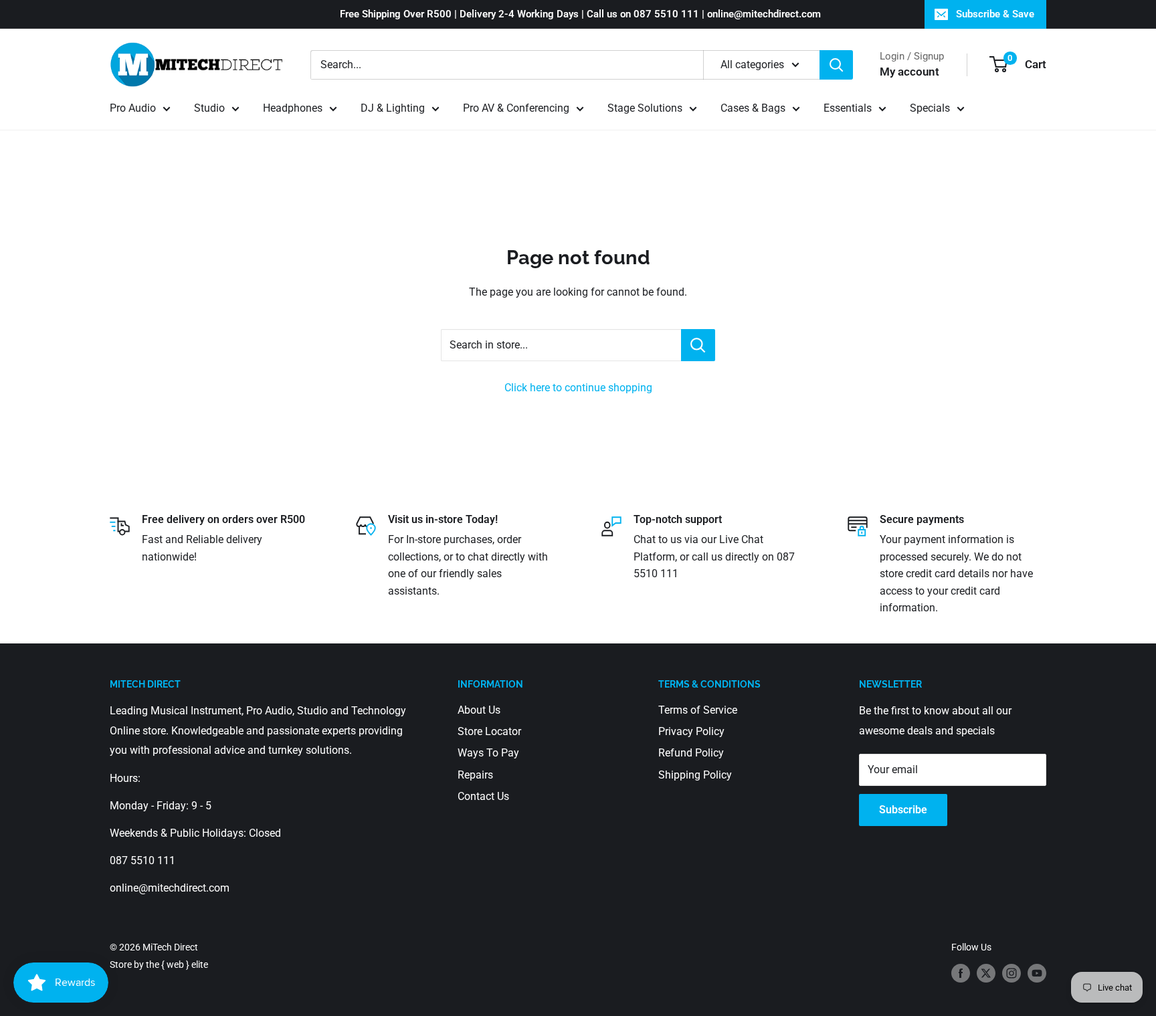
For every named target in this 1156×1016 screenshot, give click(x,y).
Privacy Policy (691, 731)
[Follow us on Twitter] (986, 972)
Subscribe (903, 809)
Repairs (475, 775)
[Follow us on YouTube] (1037, 972)
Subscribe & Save (995, 14)
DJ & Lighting (393, 108)
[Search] (836, 65)
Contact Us (483, 796)
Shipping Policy (695, 775)
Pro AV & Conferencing (516, 108)
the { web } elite (177, 964)
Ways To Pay (488, 752)
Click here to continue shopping (578, 387)
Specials (930, 108)
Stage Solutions (644, 108)
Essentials (848, 108)
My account (909, 71)
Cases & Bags (752, 108)
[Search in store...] (698, 345)
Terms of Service (697, 710)
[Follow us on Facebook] (960, 972)
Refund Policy (691, 752)
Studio (209, 108)
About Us (479, 710)
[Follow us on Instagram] (1011, 972)
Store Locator (489, 731)
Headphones (292, 108)
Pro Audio (133, 108)
